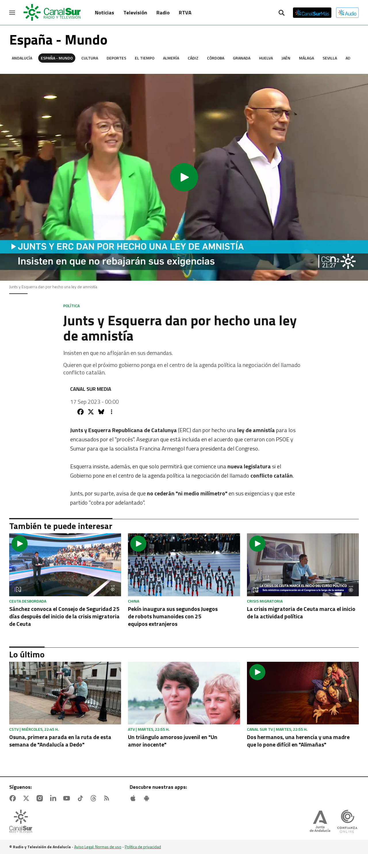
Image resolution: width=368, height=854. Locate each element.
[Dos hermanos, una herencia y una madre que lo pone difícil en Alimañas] (303, 693)
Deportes (116, 58)
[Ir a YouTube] (67, 798)
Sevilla (330, 58)
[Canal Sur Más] (312, 12)
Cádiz (193, 58)
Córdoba (215, 58)
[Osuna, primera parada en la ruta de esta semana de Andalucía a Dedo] (65, 693)
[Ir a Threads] (94, 798)
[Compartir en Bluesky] (101, 411)
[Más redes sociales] (111, 411)
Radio (163, 12)
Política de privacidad (143, 847)
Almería (171, 58)
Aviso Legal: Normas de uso (97, 847)
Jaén (285, 58)
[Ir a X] (27, 798)
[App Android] (147, 798)
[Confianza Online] (347, 822)
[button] (184, 177)
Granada (241, 58)
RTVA (185, 12)
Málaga (306, 58)
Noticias (104, 12)
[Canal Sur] (52, 12)
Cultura (89, 58)
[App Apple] (134, 798)
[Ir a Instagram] (40, 798)
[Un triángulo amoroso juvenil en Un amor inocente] (184, 693)
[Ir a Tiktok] (81, 798)
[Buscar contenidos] (281, 13)
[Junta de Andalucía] (319, 822)
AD (348, 58)
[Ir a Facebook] (13, 798)
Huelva (266, 58)
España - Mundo (57, 58)
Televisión (135, 12)
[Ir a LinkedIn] (54, 798)
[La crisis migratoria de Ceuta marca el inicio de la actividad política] (303, 564)
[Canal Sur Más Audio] (347, 12)
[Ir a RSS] (107, 798)
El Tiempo (144, 58)
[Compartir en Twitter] (90, 411)
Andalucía (22, 58)
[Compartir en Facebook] (80, 411)
